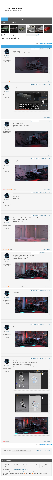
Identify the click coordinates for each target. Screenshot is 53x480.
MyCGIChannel (6, 249)
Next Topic (46, 450)
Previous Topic (38, 450)
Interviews (38, 19)
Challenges (21, 19)
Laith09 (7, 55)
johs (4, 155)
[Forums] (2, 35)
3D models (13, 22)
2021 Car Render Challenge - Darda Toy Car (20, 469)
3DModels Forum (13, 8)
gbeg (10, 81)
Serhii (14, 81)
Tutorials (5, 22)
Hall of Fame (30, 19)
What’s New (12, 19)
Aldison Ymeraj (6, 81)
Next (49, 43)
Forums (5, 19)
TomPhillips (9, 189)
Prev (43, 43)
